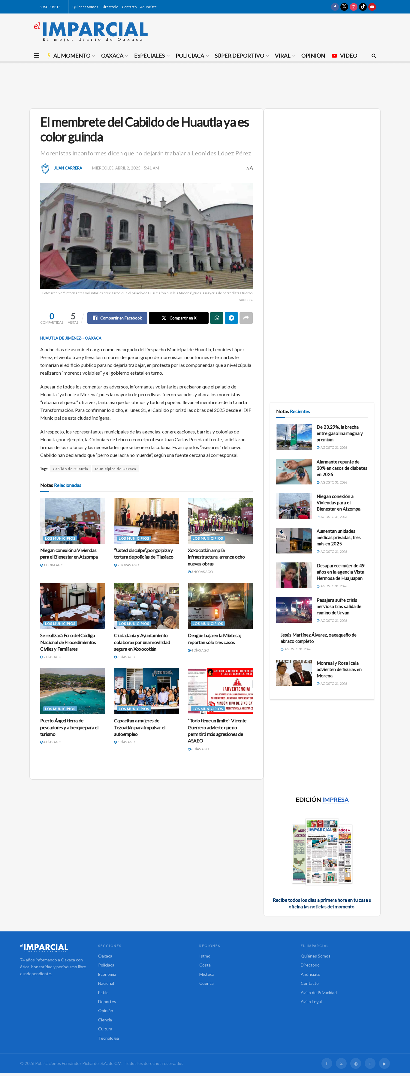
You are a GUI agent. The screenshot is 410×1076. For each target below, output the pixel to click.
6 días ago (200, 749)
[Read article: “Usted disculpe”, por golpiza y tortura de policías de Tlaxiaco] (146, 521)
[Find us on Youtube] (372, 6)
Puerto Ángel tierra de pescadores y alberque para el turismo (69, 727)
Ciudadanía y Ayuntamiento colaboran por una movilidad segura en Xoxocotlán (142, 642)
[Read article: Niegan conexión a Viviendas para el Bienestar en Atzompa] (72, 521)
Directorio (110, 6)
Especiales (149, 55)
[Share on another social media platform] (246, 318)
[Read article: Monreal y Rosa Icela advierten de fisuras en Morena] (294, 673)
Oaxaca (112, 55)
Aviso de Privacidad (319, 992)
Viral (283, 55)
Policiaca (190, 55)
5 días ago (126, 742)
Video (348, 55)
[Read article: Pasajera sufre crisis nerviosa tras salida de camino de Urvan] (294, 610)
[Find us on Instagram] (353, 6)
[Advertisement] (205, 83)
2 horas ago (128, 565)
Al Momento (71, 55)
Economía (107, 974)
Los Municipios (60, 538)
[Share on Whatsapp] (216, 318)
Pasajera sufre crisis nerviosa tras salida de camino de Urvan (339, 606)
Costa (205, 964)
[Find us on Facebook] (335, 6)
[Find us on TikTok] (363, 6)
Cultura (105, 1028)
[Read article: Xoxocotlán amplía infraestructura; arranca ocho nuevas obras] (220, 521)
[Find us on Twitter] (344, 6)
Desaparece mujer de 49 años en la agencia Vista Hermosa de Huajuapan (341, 572)
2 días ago (52, 657)
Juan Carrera (68, 168)
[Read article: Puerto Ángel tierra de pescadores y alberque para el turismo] (72, 691)
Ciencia (105, 1019)
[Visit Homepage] (91, 31)
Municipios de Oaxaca (115, 468)
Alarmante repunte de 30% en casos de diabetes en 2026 (342, 468)
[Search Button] (374, 55)
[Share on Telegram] (231, 318)
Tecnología (108, 1038)
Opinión (313, 55)
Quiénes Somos (85, 6)
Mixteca (206, 974)
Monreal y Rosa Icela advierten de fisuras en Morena (339, 669)
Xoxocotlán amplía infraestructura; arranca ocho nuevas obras (216, 556)
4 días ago (200, 650)
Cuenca (206, 983)
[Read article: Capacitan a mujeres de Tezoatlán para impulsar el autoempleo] (146, 691)
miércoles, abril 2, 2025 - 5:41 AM (125, 168)
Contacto (129, 6)
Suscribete (50, 7)
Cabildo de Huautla (70, 468)
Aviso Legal (311, 1001)
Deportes (107, 1001)
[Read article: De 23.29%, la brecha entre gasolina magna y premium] (294, 437)
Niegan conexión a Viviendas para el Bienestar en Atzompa (338, 502)
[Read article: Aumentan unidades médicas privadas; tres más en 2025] (294, 541)
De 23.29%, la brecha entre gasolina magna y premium (340, 433)
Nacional (106, 983)
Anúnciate (148, 6)
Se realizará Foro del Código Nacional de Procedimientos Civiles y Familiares (68, 642)
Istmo (204, 955)
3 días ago (126, 657)
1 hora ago (53, 565)
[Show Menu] (36, 55)
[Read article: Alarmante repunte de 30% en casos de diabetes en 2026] (294, 471)
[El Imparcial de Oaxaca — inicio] (53, 947)
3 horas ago (202, 572)
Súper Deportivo (239, 55)
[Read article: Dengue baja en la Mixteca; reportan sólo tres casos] (220, 606)
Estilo (103, 992)
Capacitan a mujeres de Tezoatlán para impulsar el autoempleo (139, 727)
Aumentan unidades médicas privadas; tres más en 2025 (339, 537)
